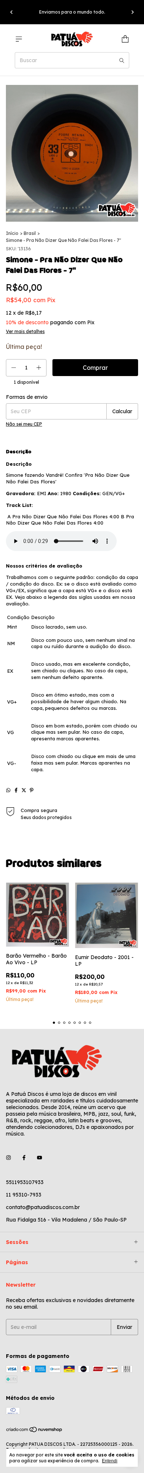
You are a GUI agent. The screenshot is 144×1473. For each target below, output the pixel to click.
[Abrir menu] (19, 39)
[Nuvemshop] (34, 1431)
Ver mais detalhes (25, 331)
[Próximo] (132, 12)
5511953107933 (25, 1182)
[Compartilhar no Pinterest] (31, 790)
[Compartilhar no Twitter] (23, 790)
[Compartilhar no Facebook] (16, 790)
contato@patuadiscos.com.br (43, 1207)
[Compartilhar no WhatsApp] (8, 790)
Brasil (30, 233)
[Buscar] (121, 60)
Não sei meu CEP (24, 424)
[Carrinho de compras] (125, 39)
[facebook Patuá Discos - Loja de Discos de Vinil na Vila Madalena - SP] (24, 1158)
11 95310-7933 (23, 1194)
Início (12, 233)
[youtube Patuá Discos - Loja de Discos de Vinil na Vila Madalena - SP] (39, 1158)
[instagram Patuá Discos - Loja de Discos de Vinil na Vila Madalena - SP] (8, 1158)
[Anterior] (11, 12)
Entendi (109, 1460)
